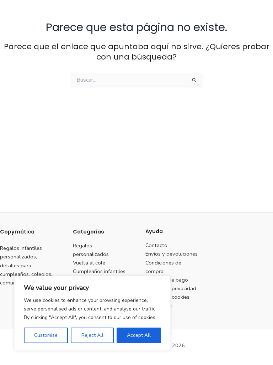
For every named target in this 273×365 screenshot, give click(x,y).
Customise (46, 335)
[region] (92, 313)
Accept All (139, 335)
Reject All (92, 335)
